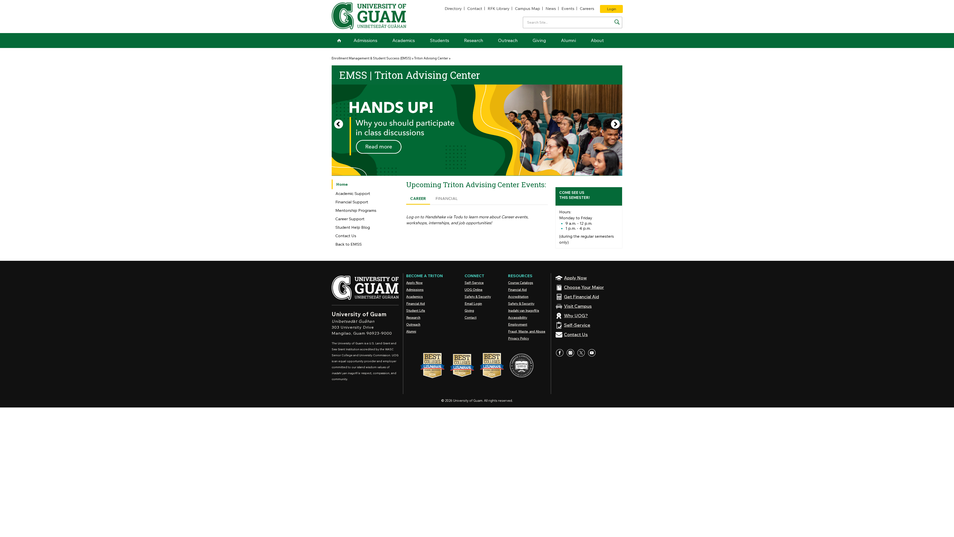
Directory (453, 8)
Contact (474, 8)
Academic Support (352, 193)
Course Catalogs (520, 283)
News (551, 8)
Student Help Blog (352, 227)
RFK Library (499, 8)
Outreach (508, 40)
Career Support (349, 218)
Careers (587, 8)
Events (567, 8)
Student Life (415, 311)
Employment (517, 324)
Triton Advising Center (431, 58)
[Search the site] (617, 22)
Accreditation (518, 297)
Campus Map (527, 8)
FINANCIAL (447, 198)
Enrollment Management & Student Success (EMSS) (371, 58)
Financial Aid (415, 304)
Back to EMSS (348, 244)
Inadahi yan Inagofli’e (523, 311)
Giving (539, 40)
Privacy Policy (518, 338)
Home (339, 40)
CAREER (418, 198)
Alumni (568, 40)
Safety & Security (478, 297)
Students (439, 40)
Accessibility (517, 317)
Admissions (365, 40)
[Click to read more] (477, 130)
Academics (403, 40)
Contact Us (345, 235)
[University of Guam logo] (369, 15)
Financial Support (351, 201)
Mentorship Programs (355, 210)
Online (473, 290)
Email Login (473, 304)
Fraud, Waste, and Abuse (526, 331)
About (597, 40)
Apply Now (414, 283)
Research (473, 40)
